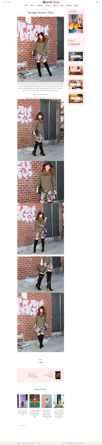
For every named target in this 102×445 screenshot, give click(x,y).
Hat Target (54, 98)
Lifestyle (69, 5)
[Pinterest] (74, 44)
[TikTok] (77, 44)
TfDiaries (76, 443)
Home (26, 5)
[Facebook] (70, 44)
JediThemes (83, 443)
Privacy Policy (31, 443)
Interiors (40, 5)
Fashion (48, 5)
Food (62, 5)
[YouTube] (79, 44)
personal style (37, 9)
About (32, 5)
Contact (24, 443)
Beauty (55, 5)
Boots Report (49, 98)
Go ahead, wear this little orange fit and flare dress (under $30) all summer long (35, 413)
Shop (76, 5)
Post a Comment (22, 425)
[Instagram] (72, 44)
